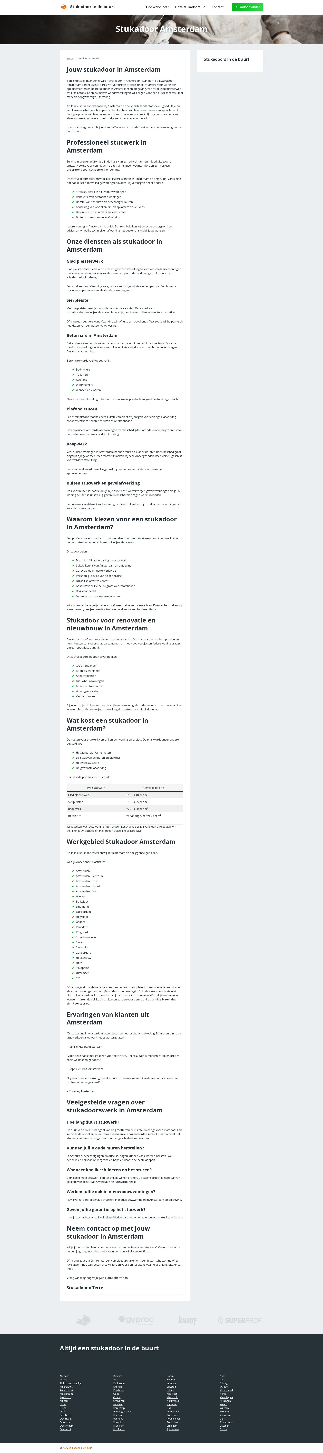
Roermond (172, 1415)
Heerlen (117, 1415)
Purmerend (173, 1411)
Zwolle (223, 1429)
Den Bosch (66, 1415)
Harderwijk (119, 1408)
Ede (115, 1379)
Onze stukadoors (187, 7)
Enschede (118, 1390)
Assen (63, 1404)
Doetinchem (66, 1425)
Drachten (118, 1376)
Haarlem (118, 1404)
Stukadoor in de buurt (80, 1447)
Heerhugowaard (122, 1411)
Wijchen (224, 1408)
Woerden (225, 1411)
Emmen (117, 1386)
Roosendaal (173, 1418)
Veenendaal (226, 1390)
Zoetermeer (226, 1422)
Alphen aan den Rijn (71, 1383)
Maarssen (172, 1393)
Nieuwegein (173, 1400)
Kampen (171, 1383)
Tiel (222, 1379)
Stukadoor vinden (247, 7)
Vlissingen (225, 1400)
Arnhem (64, 1400)
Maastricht (172, 1397)
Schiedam (172, 1425)
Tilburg (224, 1383)
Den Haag (65, 1418)
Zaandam (225, 1415)
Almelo (63, 1379)
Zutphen (224, 1425)
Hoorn (170, 1376)
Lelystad (171, 1386)
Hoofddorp (119, 1429)
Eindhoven (119, 1383)
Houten (171, 1379)
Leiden (170, 1390)
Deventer (65, 1422)
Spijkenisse (173, 1429)
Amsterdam (66, 1393)
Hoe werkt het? (157, 7)
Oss (169, 1408)
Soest (223, 1376)
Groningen (119, 1400)
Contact (218, 7)
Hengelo (117, 1422)
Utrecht (224, 1386)
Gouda (117, 1397)
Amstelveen (66, 1390)
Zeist (223, 1418)
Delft (62, 1411)
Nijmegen (172, 1404)
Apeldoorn (65, 1397)
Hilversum (118, 1425)
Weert (223, 1404)
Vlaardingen (226, 1397)
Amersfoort (66, 1386)
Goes (116, 1393)
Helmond (118, 1418)
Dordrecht (65, 1429)
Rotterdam (173, 1422)
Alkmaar (64, 1376)
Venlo (223, 1393)
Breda (63, 1408)
